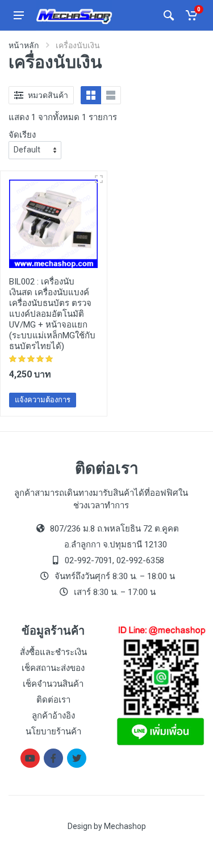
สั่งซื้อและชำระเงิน (53, 652)
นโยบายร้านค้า (53, 731)
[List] (111, 95)
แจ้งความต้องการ (42, 400)
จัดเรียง (22, 135)
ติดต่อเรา (53, 700)
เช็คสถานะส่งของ (53, 668)
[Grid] (91, 95)
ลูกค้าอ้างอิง (53, 716)
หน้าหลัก (24, 45)
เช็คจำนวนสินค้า (53, 684)
